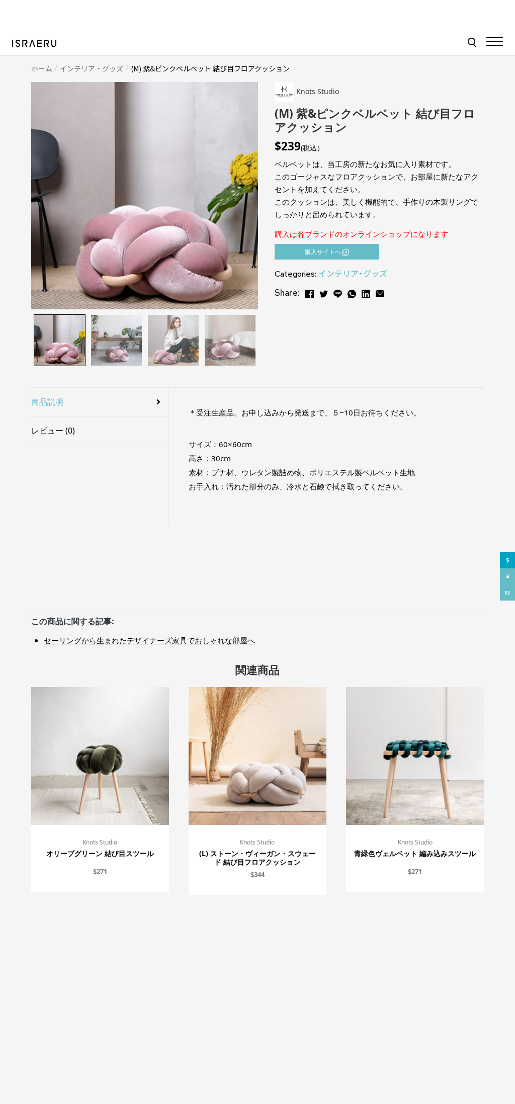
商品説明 (47, 401)
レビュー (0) (53, 430)
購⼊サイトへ (323, 251)
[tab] (99, 402)
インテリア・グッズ (91, 68)
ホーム (41, 68)
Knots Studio (99, 842)
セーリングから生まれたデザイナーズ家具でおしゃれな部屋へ (149, 640)
